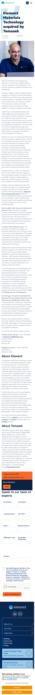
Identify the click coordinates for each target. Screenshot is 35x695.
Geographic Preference (22, 538)
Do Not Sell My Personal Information (17, 683)
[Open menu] (31, 2)
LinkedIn (5, 419)
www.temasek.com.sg (12, 467)
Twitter (14, 419)
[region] (17, 682)
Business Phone (23, 526)
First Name (7, 502)
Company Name (9, 514)
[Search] (27, 3)
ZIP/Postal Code (9, 537)
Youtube (4, 422)
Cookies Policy (11, 679)
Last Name (21, 502)
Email (5, 526)
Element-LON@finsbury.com (13, 337)
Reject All (17, 687)
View (7, 487)
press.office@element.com (13, 477)
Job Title (21, 514)
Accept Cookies (17, 692)
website (15, 417)
